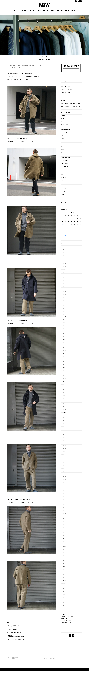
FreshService (63, 138)
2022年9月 (63, 356)
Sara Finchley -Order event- (67, 83)
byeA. (62, 121)
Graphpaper (63, 141)
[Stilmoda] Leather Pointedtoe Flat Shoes (13, 658)
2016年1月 (63, 574)
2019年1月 (63, 473)
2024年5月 (63, 305)
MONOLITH (63, 169)
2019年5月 (63, 462)
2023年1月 (63, 344)
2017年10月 (63, 515)
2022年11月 (63, 350)
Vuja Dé (62, 194)
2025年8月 (63, 272)
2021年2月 (63, 403)
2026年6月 (63, 249)
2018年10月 (63, 482)
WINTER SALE (64, 100)
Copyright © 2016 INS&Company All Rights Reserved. (67, 669)
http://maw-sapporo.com (66, 624)
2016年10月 (63, 549)
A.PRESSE (63, 115)
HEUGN (62, 146)
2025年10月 (63, 269)
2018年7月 (63, 490)
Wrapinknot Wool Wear (65, 202)
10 (62, 224)
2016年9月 (63, 552)
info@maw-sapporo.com (66, 626)
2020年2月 (63, 437)
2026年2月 (63, 258)
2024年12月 (63, 291)
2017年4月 (63, 532)
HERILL (62, 143)
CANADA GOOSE (64, 124)
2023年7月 (63, 328)
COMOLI (27, 70)
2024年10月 (63, 297)
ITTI (62, 155)
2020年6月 (63, 426)
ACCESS (45, 10)
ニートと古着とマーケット (66, 89)
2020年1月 (63, 440)
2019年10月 (63, 448)
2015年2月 (63, 605)
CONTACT (60, 10)
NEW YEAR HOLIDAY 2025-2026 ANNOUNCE (70, 103)
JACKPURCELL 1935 (65, 157)
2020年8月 (63, 420)
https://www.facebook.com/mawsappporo (15, 639)
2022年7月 (63, 361)
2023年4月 (63, 336)
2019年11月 (63, 445)
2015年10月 (63, 583)
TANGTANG (63, 188)
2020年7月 (63, 423)
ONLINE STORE (23, 10)
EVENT (39, 10)
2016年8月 (63, 555)
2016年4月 (63, 566)
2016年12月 (63, 543)
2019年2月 (63, 471)
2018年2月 (63, 504)
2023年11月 (63, 316)
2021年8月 (63, 386)
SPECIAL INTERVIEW (71, 10)
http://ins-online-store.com (66, 627)
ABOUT (53, 10)
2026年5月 (63, 252)
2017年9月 (63, 518)
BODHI (62, 118)
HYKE (62, 152)
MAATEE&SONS (64, 166)
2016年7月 (63, 557)
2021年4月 (63, 398)
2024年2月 (63, 311)
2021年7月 (63, 389)
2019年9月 (63, 451)
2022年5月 (63, 364)
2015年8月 (63, 588)
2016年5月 (63, 563)
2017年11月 (63, 513)
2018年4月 (63, 499)
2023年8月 (63, 325)
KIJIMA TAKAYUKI (64, 160)
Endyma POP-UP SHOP (66, 92)
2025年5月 (63, 280)
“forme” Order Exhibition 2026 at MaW (69, 95)
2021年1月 (63, 406)
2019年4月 (63, 465)
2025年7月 (63, 274)
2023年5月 (63, 333)
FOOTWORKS (64, 132)
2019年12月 (63, 443)
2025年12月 (63, 263)
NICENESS (63, 177)
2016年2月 (63, 571)
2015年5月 (63, 597)
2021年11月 (63, 378)
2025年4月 (63, 283)
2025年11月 (63, 266)
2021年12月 (63, 375)
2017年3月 (63, 535)
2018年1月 (63, 507)
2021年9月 (63, 384)
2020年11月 (63, 412)
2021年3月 (63, 400)
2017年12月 (63, 510)
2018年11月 (63, 479)
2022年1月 (63, 372)
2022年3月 (63, 367)
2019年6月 (63, 459)
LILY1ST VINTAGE (65, 163)
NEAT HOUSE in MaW (65, 86)
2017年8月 (63, 521)
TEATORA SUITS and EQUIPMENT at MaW (70, 97)
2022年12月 (63, 347)
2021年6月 (63, 392)
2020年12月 (63, 409)
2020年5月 (63, 429)
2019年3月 (63, 468)
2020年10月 (63, 415)
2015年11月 (63, 580)
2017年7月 (63, 524)
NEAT (62, 174)
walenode (63, 197)
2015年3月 (63, 602)
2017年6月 (63, 527)
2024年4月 (63, 308)
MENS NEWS (13, 651)
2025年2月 (63, 286)
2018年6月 (63, 493)
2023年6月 (63, 330)
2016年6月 (63, 560)
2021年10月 (63, 381)
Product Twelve (64, 183)
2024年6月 (63, 302)
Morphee (63, 171)
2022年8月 (63, 358)
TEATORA (63, 191)
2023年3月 (63, 339)
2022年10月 (63, 353)
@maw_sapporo (64, 81)
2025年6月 (63, 277)
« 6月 (65, 235)
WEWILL (63, 199)
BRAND (32, 10)
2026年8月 (63, 246)
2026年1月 (63, 260)
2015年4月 (63, 599)
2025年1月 (63, 288)
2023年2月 (63, 342)
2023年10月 (63, 319)
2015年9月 (63, 585)
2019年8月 (63, 454)
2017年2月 (63, 538)
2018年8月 (63, 487)
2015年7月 (63, 591)
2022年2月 (63, 370)
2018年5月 (63, 496)
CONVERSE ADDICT (65, 129)
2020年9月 (63, 417)
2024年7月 (63, 300)
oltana (62, 180)
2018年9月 (63, 485)
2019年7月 (63, 457)
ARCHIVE (63, 243)
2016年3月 (63, 569)
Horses (62, 149)
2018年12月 (63, 476)
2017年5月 (63, 529)
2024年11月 (63, 294)
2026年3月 (63, 255)
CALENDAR (64, 209)
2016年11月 (63, 546)
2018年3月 (63, 501)
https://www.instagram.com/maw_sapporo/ (15, 636)
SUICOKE (63, 185)
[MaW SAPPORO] (44, 6)
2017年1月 (63, 541)
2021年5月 (63, 395)
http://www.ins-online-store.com (13, 633)
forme (62, 135)
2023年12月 (63, 314)
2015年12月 (63, 577)
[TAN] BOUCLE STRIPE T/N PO (49, 658)
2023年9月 (63, 322)
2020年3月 (63, 434)
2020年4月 (63, 431)
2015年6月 (63, 594)
